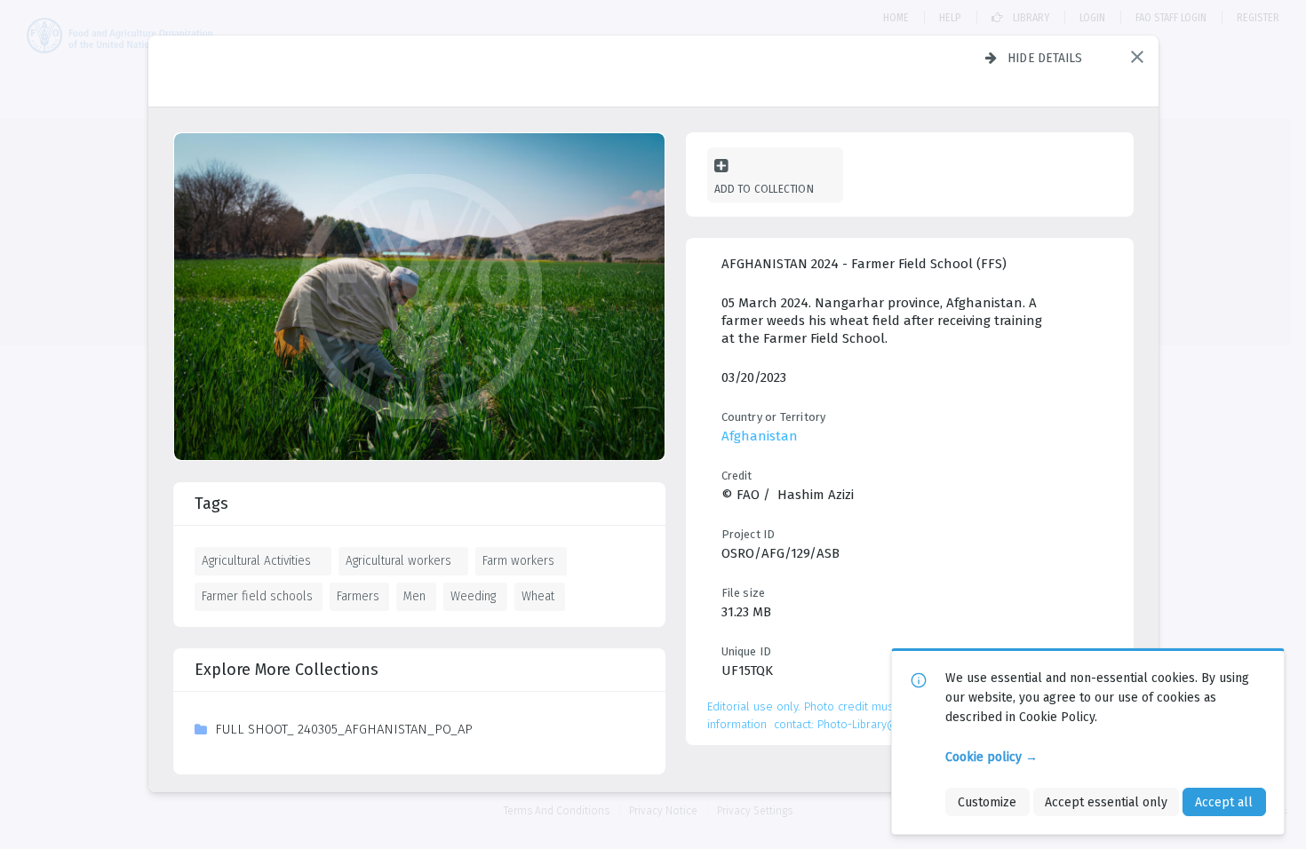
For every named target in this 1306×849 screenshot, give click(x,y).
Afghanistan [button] (759, 436)
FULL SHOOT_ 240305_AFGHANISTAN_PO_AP (344, 729)
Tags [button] (211, 503)
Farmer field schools (257, 596)
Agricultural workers (398, 560)
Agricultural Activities (256, 560)
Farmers (358, 596)
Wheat (538, 596)
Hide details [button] (1045, 58)
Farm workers (518, 560)
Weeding (473, 596)
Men (414, 596)
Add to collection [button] (764, 188)
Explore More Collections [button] (286, 669)
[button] (1137, 56)
